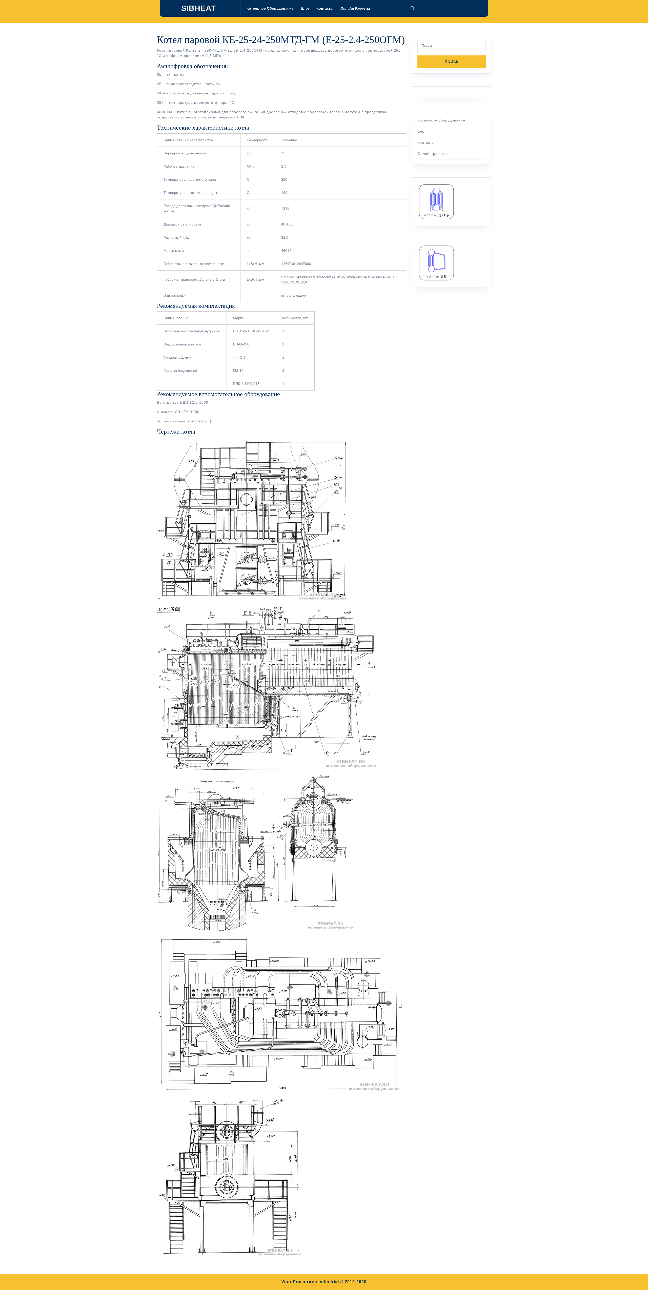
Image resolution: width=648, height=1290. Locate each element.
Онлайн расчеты (355, 8)
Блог (305, 8)
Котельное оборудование (270, 8)
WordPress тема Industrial (310, 1282)
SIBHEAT (198, 8)
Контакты (324, 8)
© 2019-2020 (353, 1282)
